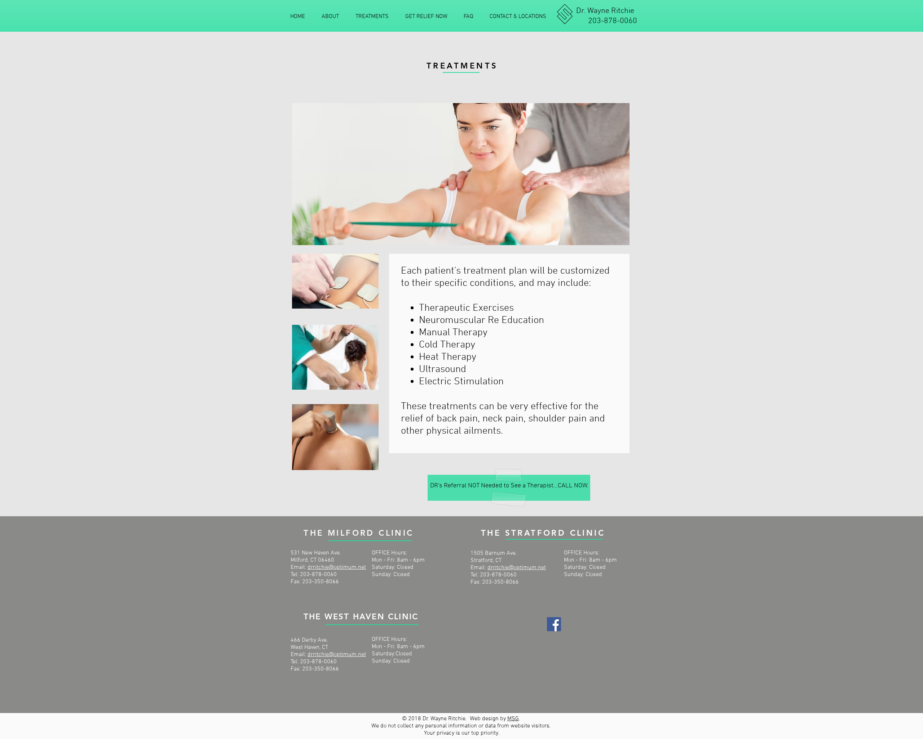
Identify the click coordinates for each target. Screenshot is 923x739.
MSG (513, 718)
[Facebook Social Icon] (554, 624)
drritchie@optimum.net (337, 567)
